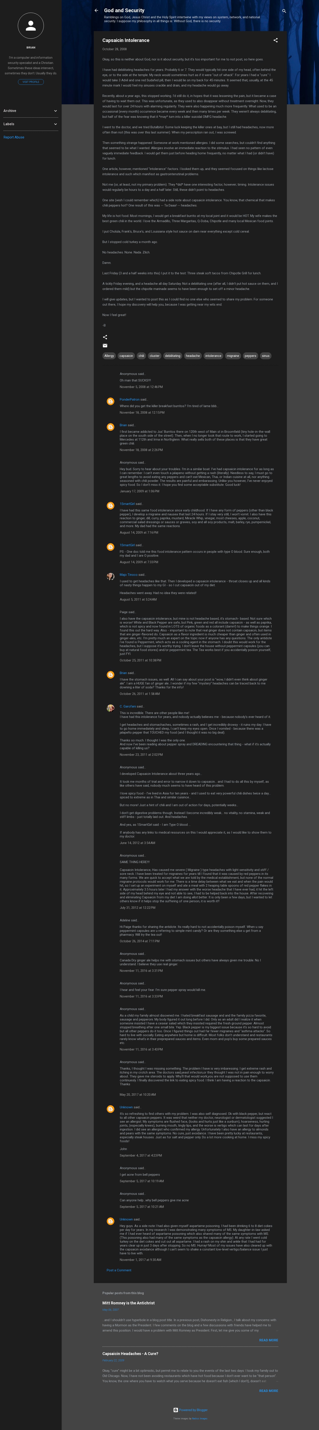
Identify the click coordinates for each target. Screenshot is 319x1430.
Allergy (109, 356)
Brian (123, 425)
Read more (268, 1340)
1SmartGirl (127, 504)
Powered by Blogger (193, 1410)
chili (141, 356)
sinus (266, 356)
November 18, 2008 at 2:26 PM (141, 450)
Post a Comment (119, 1270)
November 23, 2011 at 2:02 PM (141, 755)
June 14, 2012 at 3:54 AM (137, 843)
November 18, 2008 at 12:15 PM (142, 413)
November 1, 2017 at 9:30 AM (140, 1260)
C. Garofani (128, 706)
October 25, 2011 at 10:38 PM (140, 660)
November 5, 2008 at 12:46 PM (141, 387)
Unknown (126, 1107)
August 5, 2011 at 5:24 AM (138, 599)
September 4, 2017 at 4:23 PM (141, 1155)
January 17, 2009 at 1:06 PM (139, 491)
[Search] (284, 11)
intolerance (213, 356)
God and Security (124, 10)
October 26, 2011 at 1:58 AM (140, 694)
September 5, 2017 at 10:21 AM (142, 1207)
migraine (233, 356)
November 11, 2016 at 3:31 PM (141, 971)
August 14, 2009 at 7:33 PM (139, 562)
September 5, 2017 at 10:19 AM (142, 1181)
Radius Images (199, 1418)
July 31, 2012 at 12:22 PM (137, 908)
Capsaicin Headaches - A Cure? (130, 1353)
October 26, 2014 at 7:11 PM (140, 941)
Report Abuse (13, 137)
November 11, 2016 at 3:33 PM (141, 996)
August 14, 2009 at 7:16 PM (139, 532)
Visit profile (31, 81)
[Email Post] (105, 347)
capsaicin (126, 356)
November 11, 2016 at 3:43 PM (141, 1049)
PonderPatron (130, 399)
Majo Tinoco (129, 575)
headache (193, 356)
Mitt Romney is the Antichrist (128, 1303)
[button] (275, 41)
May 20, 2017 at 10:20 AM (138, 1095)
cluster (155, 356)
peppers (250, 356)
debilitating (172, 356)
